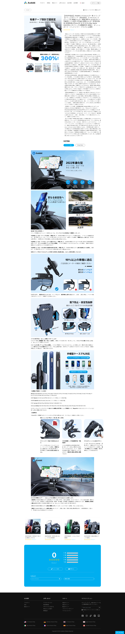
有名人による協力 (47, 608)
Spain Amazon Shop (70, 625)
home (85, 10)
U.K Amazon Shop (70, 621)
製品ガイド (54, 3)
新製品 (48, 3)
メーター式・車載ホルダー (94, 10)
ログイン (94, 3)
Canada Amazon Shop (91, 625)
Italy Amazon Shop (31, 625)
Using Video (80, 145)
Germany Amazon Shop (51, 621)
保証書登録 (46, 604)
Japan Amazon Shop (90, 621)
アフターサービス (47, 602)
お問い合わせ (62, 3)
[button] (60, 38)
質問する (72, 568)
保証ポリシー (66, 604)
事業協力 (45, 610)
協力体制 (69, 3)
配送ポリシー (66, 606)
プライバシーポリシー (68, 608)
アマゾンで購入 (68, 145)
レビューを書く (56, 568)
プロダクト (42, 3)
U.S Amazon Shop (31, 621)
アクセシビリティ (67, 610)
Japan (82, 3)
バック (27, 10)
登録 (98, 3)
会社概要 (76, 3)
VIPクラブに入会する (48, 606)
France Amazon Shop (51, 625)
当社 (25, 604)
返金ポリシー (66, 602)
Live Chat (120, 632)
